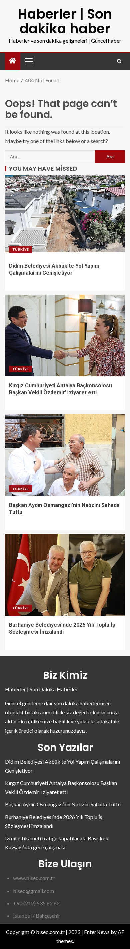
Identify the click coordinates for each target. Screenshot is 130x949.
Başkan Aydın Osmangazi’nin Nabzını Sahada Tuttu (63, 804)
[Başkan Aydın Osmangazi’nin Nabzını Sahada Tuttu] (65, 455)
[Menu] (28, 61)
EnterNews (97, 932)
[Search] (119, 61)
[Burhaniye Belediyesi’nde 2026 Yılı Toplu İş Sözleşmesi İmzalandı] (65, 575)
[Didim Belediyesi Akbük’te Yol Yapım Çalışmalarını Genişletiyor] (65, 216)
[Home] (12, 61)
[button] (28, 61)
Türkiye (20, 249)
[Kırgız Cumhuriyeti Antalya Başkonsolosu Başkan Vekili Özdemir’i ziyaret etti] (65, 335)
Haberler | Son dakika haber (65, 21)
